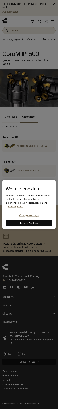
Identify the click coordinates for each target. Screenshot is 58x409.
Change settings (29, 215)
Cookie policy (15, 206)
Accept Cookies (29, 223)
